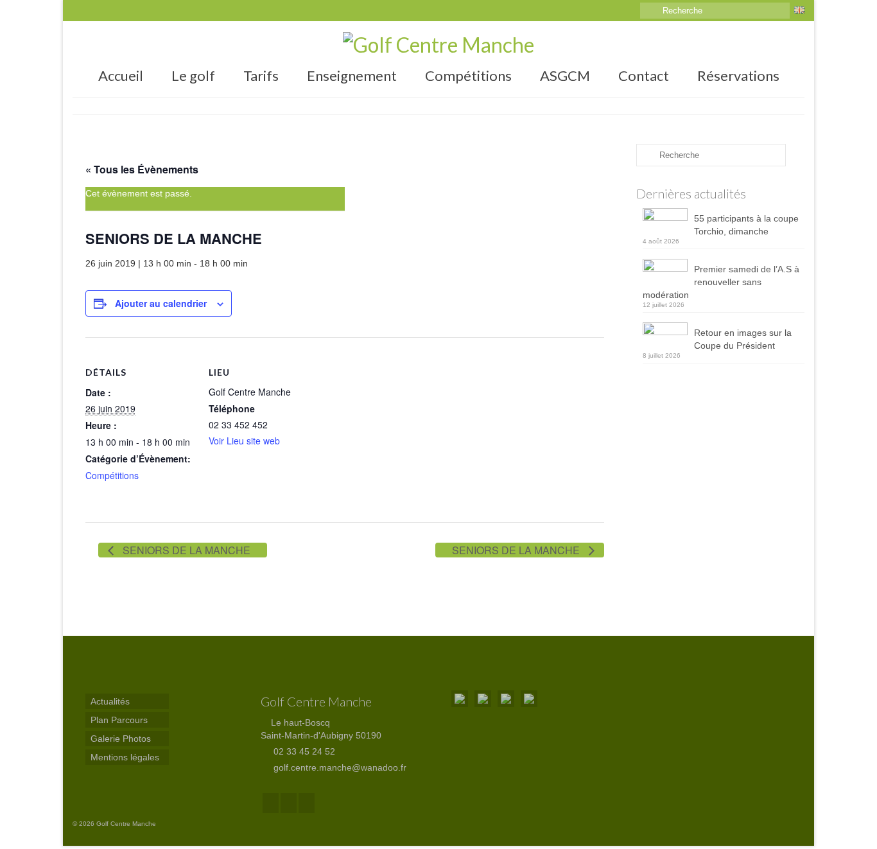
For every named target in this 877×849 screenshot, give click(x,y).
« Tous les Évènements (141, 169)
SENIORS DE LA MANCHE (185, 550)
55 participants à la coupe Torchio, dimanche (746, 224)
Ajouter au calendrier (161, 303)
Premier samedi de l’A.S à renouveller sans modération (721, 282)
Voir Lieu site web (244, 440)
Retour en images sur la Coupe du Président (743, 339)
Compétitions (112, 475)
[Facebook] (271, 803)
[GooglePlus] (289, 803)
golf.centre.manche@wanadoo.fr (338, 767)
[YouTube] (307, 803)
